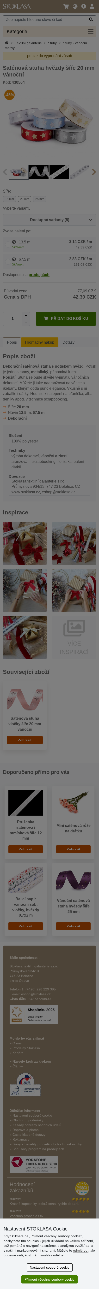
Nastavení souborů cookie (49, 1267)
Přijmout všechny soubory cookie (49, 1279)
